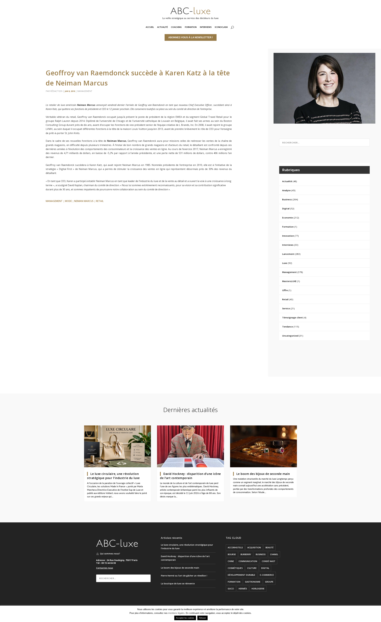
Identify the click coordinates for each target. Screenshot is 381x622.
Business (287, 199)
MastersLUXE (289, 281)
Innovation (288, 235)
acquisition (254, 547)
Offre (285, 290)
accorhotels (235, 547)
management (54, 201)
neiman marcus (83, 201)
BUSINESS (261, 554)
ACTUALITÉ (162, 27)
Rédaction (56, 91)
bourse (232, 554)
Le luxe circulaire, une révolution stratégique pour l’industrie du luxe (113, 476)
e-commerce (267, 574)
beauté (270, 547)
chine (231, 561)
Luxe (284, 262)
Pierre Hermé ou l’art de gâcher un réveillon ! (184, 575)
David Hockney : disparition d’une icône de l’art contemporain (190, 476)
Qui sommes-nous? (110, 553)
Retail (285, 299)
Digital (285, 208)
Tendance (287, 326)
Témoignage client (292, 317)
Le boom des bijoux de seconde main (263, 474)
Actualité (287, 181)
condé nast (268, 561)
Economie (287, 217)
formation (234, 581)
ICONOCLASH (221, 27)
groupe (269, 581)
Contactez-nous (104, 567)
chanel (274, 554)
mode (68, 201)
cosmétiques (235, 568)
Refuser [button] (202, 618)
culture (252, 568)
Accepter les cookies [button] (185, 618)
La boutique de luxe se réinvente (178, 583)
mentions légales (176, 613)
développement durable (241, 574)
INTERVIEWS (205, 27)
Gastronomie (252, 581)
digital (265, 568)
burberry (246, 554)
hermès (243, 588)
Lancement (288, 253)
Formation (288, 226)
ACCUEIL (150, 27)
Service (286, 308)
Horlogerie (258, 588)
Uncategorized (290, 335)
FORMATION (191, 27)
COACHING (176, 27)
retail (100, 201)
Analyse (286, 190)
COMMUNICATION (248, 561)
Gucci (231, 588)
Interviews (287, 244)
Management (84, 91)
